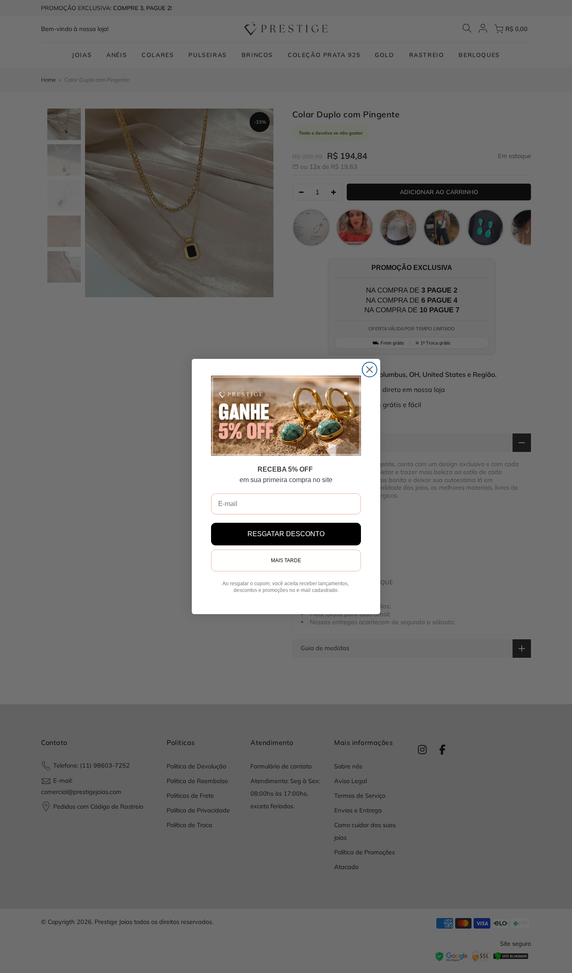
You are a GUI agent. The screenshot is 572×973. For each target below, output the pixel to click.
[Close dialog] (369, 369)
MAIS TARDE (286, 560)
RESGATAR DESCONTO (286, 533)
